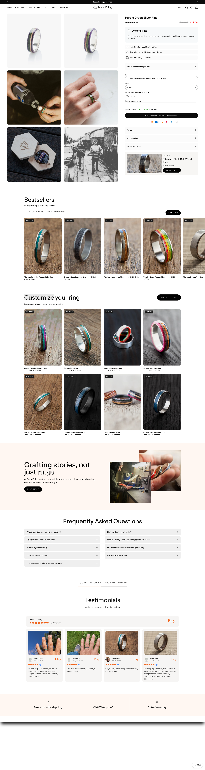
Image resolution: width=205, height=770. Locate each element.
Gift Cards (93, 734)
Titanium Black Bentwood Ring (75, 277)
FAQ (91, 746)
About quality (132, 138)
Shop (91, 730)
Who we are (94, 738)
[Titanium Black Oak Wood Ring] (144, 163)
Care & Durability (134, 146)
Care (91, 742)
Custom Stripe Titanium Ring (34, 432)
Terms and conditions (122, 734)
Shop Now (173, 213)
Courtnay (77, 658)
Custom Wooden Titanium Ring (35, 368)
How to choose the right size (138, 67)
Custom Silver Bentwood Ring (154, 432)
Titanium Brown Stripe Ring (113, 277)
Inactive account (157, 658)
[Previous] (8, 2)
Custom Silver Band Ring (152, 368)
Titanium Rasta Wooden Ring (154, 277)
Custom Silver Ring (71, 368)
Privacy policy (119, 738)
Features (130, 130)
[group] (102, 2)
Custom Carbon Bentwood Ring (75, 432)
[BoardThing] (102, 7)
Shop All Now (169, 297)
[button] (9, 7)
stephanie (38, 658)
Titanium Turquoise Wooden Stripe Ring (38, 277)
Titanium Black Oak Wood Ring (177, 161)
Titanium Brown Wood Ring (193, 277)
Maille (114, 658)
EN (179, 7)
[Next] (197, 2)
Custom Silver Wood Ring (113, 368)
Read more (33, 489)
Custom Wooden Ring (112, 432)
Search (116, 730)
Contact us (93, 750)
